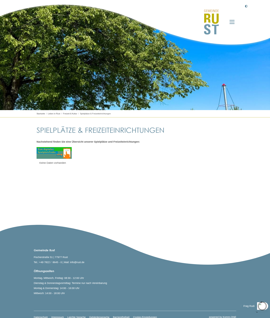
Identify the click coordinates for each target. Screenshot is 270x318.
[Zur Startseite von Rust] (211, 22)
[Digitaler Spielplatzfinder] (54, 153)
